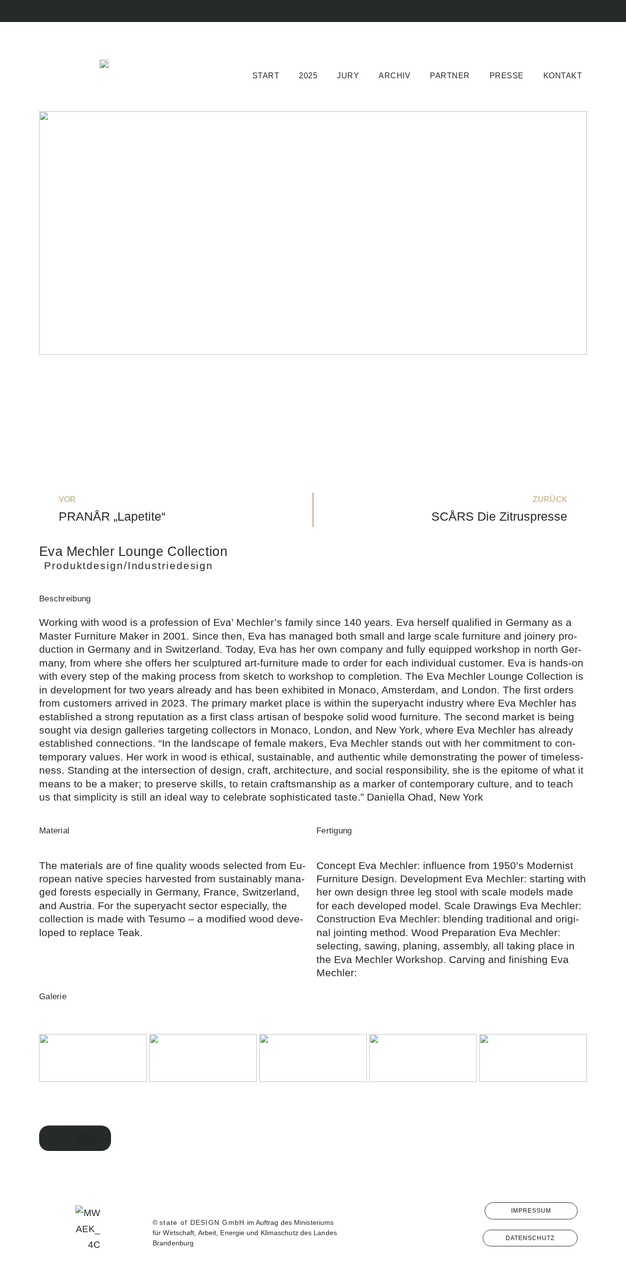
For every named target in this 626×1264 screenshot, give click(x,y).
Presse (507, 75)
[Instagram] (537, 11)
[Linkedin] (581, 11)
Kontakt (562, 75)
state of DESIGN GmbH (202, 1222)
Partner (450, 75)
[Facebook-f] (515, 11)
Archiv (394, 75)
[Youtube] (559, 11)
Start (266, 75)
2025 (308, 75)
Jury (348, 75)
